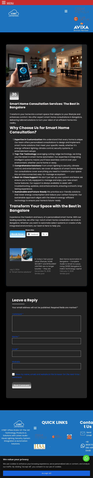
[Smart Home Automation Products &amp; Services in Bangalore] (21, 254)
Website (16, 361)
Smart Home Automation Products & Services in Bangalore (20, 264)
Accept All (46, 473)
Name (15, 336)
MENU (10, 3)
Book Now (18, 234)
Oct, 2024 (14, 95)
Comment (17, 314)
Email (15, 349)
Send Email (89, 434)
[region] (46, 467)
